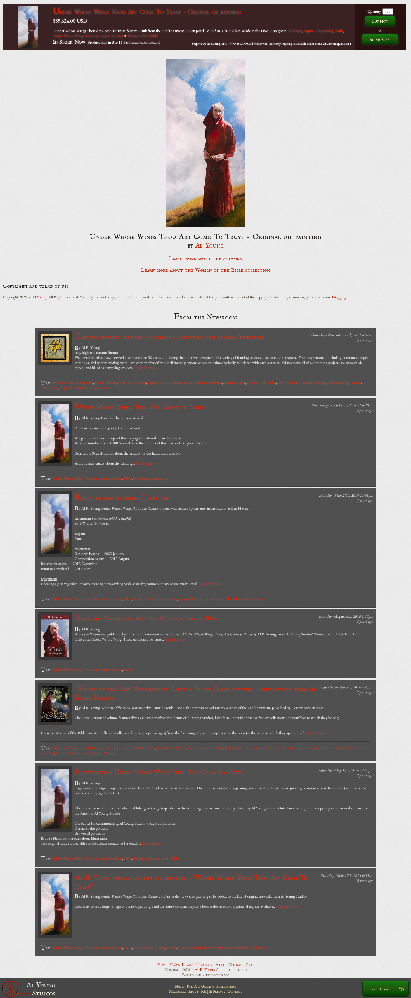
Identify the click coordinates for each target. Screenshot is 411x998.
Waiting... (110, 752)
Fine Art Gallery (200, 986)
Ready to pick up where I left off (122, 498)
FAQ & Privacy (181, 964)
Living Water (91, 752)
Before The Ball (314, 382)
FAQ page (339, 297)
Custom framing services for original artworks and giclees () (169, 337)
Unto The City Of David (313, 747)
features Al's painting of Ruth (147, 618)
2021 (128, 478)
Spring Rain (84, 382)
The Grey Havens (132, 382)
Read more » (145, 367)
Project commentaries (161, 598)
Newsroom (204, 964)
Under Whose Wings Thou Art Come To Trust (88, 35)
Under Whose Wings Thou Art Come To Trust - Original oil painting (147, 11)
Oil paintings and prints (151, 478)
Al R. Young (143, 947)
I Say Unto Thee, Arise (96, 747)
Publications (226, 986)
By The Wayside (68, 752)
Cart (249, 964)
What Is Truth (210, 747)
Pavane (355, 382)
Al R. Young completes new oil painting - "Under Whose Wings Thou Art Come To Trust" (191, 882)
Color (138, 598)
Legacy (160, 947)
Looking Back (181, 382)
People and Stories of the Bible (156, 858)
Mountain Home (86, 387)
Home (162, 964)
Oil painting (324, 30)
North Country (106, 382)
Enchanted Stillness (207, 382)
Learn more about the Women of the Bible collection (205, 270)
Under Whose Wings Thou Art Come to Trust (139, 407)
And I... (107, 387)
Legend (66, 387)
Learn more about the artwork (205, 258)
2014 (128, 858)
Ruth (339, 30)
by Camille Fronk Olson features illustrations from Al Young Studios (195, 693)
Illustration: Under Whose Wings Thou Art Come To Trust (159, 772)
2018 (128, 669)
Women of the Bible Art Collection (236, 598)
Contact (235, 964)
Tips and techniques (193, 598)
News (171, 947)
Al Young (295, 30)
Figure (309, 30)
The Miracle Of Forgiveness (177, 747)
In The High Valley (261, 382)
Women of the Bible (142, 35)
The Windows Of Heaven (135, 747)
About (221, 964)
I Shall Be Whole (64, 747)
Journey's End (158, 382)
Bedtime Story (234, 382)
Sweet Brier (49, 387)
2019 (128, 598)
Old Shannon (338, 382)
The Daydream (289, 382)
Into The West (63, 382)
